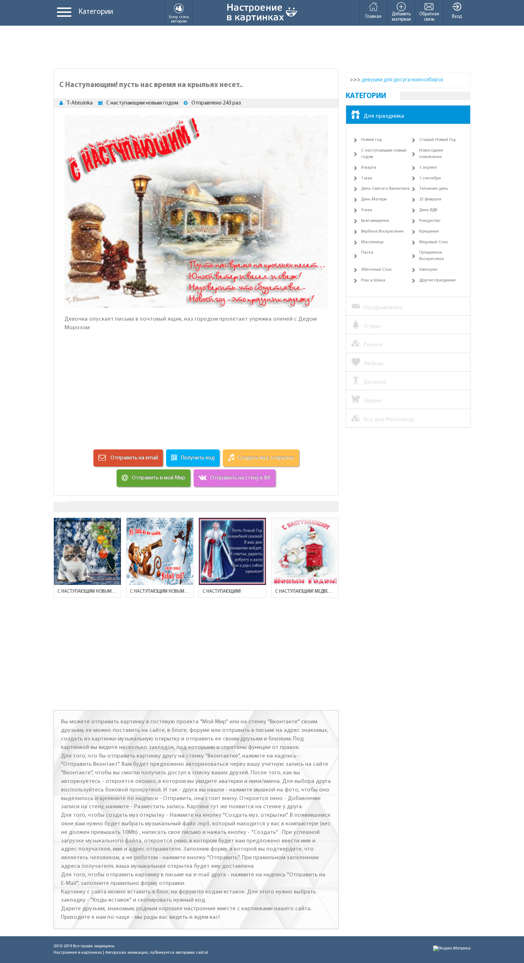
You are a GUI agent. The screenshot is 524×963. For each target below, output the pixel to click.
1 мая (366, 178)
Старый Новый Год (437, 140)
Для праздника (384, 116)
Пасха (367, 252)
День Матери (374, 199)
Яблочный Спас (376, 270)
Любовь (374, 364)
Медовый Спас (433, 242)
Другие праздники (437, 280)
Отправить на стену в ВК (240, 478)
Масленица (372, 242)
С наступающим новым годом (142, 103)
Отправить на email (133, 458)
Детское (375, 382)
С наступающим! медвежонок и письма (305, 591)
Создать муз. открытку (266, 458)
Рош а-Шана (373, 280)
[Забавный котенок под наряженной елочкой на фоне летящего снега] (87, 551)
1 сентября (430, 178)
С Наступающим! (221, 591)
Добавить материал (401, 17)
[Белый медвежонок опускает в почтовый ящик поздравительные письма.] (305, 551)
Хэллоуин (428, 270)
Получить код (198, 458)
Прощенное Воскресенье (431, 255)
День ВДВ (428, 210)
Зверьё (373, 401)
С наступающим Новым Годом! (87, 591)
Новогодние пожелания (431, 153)
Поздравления (383, 308)
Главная (373, 16)
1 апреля (428, 167)
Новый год (371, 140)
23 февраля (430, 199)
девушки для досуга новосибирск (402, 80)
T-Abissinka (80, 103)
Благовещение (375, 221)
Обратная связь (429, 17)
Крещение (429, 231)
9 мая (366, 210)
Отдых (372, 326)
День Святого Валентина (385, 189)
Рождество (429, 221)
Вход (457, 16)
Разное (373, 345)
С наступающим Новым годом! (160, 591)
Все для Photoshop (389, 420)
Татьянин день (433, 189)
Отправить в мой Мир (158, 478)
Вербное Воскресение (382, 231)
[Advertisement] (262, 47)
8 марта (368, 167)
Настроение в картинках (77, 953)
